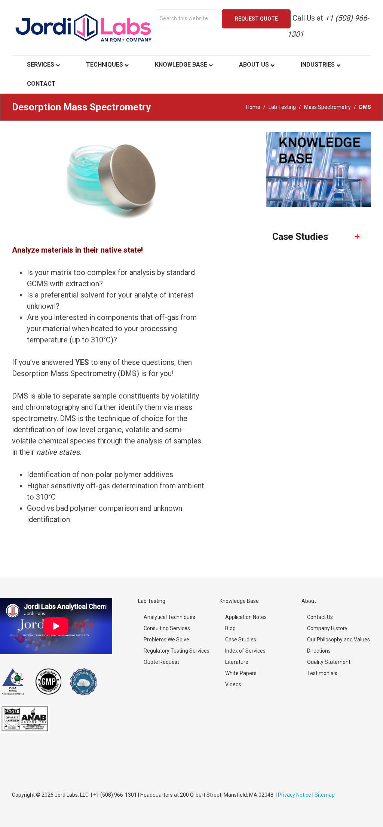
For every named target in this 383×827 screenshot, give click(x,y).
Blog (230, 628)
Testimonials (322, 673)
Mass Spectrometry (327, 107)
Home (253, 107)
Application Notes (246, 617)
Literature (236, 662)
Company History (327, 628)
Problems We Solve (166, 640)
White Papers (241, 673)
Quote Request (161, 662)
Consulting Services (167, 628)
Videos (233, 684)
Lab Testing (282, 107)
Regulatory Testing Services (176, 651)
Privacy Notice (294, 795)
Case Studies (240, 640)
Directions (319, 651)
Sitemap (325, 795)
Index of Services (245, 651)
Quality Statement (328, 662)
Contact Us (320, 617)
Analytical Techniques (169, 617)
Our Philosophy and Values (338, 640)
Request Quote (256, 19)
